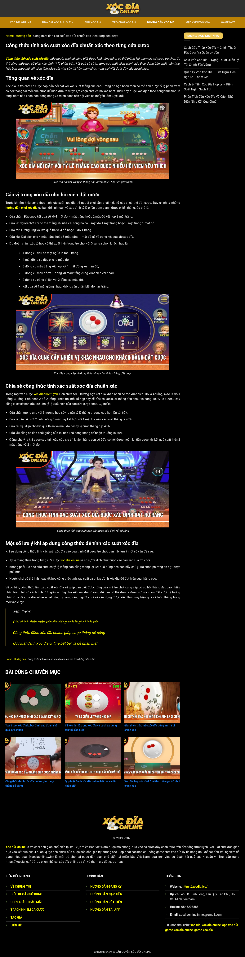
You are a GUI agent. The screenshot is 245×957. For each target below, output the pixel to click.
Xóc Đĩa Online (20, 22)
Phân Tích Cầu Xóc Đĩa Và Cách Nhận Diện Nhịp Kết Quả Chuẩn (209, 99)
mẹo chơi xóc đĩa (198, 22)
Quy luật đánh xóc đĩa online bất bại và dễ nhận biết (55, 643)
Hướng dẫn (23, 36)
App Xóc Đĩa (93, 22)
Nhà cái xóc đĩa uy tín (57, 22)
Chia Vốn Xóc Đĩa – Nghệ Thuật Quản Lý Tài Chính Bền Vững (211, 62)
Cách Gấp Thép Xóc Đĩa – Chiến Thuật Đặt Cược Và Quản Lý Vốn (210, 50)
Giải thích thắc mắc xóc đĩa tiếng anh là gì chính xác (55, 622)
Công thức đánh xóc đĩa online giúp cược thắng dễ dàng (59, 632)
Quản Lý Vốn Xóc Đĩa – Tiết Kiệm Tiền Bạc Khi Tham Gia (210, 74)
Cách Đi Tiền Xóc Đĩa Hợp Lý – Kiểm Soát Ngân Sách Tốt (208, 87)
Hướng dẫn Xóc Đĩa (160, 22)
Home (10, 36)
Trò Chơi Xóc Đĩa (124, 22)
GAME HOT (228, 22)
